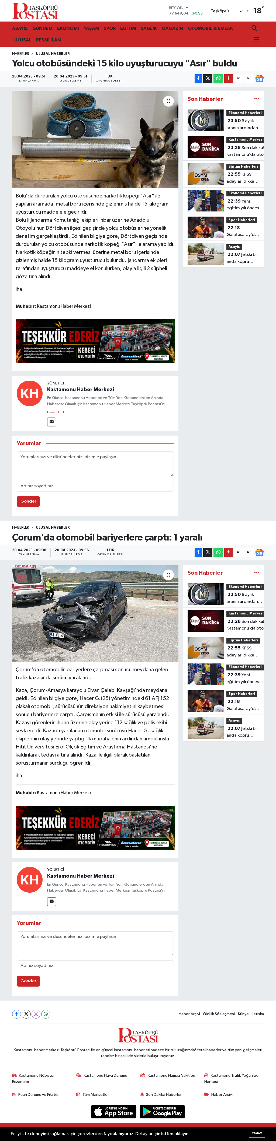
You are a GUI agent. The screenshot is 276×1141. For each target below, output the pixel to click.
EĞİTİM (128, 28)
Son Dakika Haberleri (164, 1095)
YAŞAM (91, 28)
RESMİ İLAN (48, 40)
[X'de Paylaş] (207, 78)
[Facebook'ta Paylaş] (198, 78)
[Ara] (254, 28)
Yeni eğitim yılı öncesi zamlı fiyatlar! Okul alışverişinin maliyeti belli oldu (245, 205)
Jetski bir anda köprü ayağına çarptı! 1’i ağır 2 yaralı (242, 258)
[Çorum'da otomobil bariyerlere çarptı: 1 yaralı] (95, 613)
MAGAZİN (172, 28)
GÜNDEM (42, 28)
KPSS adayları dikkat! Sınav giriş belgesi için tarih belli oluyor (243, 178)
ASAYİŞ (20, 28)
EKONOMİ (68, 28)
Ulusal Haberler (53, 54)
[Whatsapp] (45, 1014)
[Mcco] (95, 341)
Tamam (257, 1133)
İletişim (258, 1014)
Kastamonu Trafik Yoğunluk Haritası (231, 1078)
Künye (243, 1014)
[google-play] (162, 1111)
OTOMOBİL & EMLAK (210, 28)
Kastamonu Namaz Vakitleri (171, 1075)
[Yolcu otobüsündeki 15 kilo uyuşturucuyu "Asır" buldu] (95, 140)
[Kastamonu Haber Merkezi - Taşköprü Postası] (35, 10)
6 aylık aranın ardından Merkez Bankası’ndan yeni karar (244, 124)
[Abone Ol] (259, 78)
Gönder (28, 501)
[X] (26, 1014)
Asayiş (234, 247)
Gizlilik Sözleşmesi (219, 1014)
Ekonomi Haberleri (245, 113)
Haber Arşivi (189, 1014)
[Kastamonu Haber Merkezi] (30, 393)
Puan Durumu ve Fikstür (38, 1095)
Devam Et (54, 412)
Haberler (20, 54)
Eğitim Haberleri (243, 166)
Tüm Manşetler (95, 1095)
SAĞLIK (149, 28)
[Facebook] (16, 1014)
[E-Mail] (51, 422)
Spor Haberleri (242, 220)
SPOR (110, 28)
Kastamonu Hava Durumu (105, 1075)
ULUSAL (23, 40)
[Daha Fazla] (228, 78)
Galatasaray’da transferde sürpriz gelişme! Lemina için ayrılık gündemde (242, 231)
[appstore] (114, 1111)
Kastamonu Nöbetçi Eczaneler (33, 1078)
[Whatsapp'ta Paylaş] (218, 78)
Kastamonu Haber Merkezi (80, 389)
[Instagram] (36, 1014)
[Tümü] (256, 99)
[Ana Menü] (255, 40)
